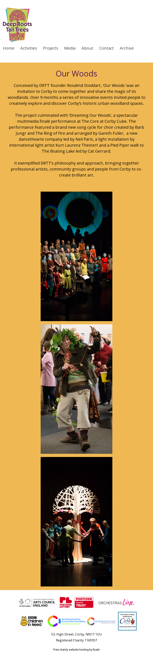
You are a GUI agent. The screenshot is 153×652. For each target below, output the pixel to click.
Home (8, 48)
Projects (50, 48)
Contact (106, 48)
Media (70, 48)
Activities (28, 48)
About (87, 48)
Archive (127, 48)
